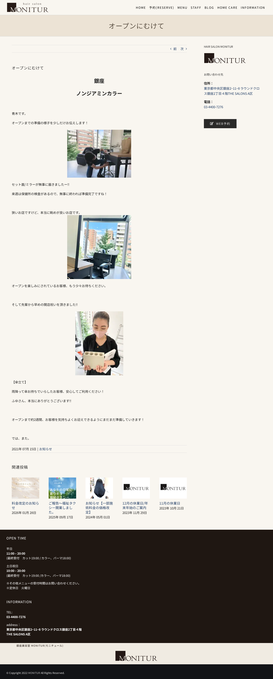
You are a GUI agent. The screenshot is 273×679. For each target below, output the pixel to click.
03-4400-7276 (213, 107)
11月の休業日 (169, 503)
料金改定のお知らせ (25, 505)
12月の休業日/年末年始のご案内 (135, 505)
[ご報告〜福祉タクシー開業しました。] (62, 480)
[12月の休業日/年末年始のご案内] (136, 480)
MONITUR (34, 673)
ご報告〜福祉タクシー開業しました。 (62, 508)
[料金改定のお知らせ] (25, 480)
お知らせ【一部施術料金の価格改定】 (99, 508)
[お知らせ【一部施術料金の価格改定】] (99, 480)
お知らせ (45, 449)
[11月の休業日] (173, 480)
